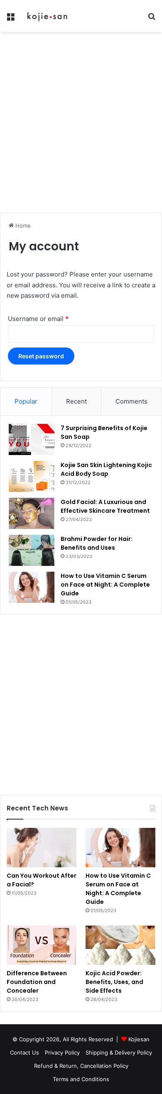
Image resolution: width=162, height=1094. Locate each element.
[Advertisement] (81, 125)
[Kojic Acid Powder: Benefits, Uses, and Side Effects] (120, 945)
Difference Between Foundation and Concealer (37, 982)
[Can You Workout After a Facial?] (41, 847)
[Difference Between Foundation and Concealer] (41, 945)
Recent (76, 401)
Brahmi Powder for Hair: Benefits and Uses (97, 543)
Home (22, 225)
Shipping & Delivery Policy (119, 1052)
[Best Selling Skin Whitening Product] (48, 16)
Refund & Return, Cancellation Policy (81, 1065)
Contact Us (24, 1052)
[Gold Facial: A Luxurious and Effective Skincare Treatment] (31, 513)
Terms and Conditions (81, 1079)
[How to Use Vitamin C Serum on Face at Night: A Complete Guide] (31, 587)
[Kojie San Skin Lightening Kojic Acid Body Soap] (31, 476)
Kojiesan (139, 1039)
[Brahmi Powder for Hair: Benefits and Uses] (31, 550)
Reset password (41, 356)
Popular (26, 401)
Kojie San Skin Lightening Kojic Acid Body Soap (106, 469)
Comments (131, 401)
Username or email (38, 319)
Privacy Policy (62, 1052)
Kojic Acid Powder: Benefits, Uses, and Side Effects (114, 982)
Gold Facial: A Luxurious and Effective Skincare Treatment (105, 506)
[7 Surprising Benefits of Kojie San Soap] (31, 439)
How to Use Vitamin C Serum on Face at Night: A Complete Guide (105, 584)
